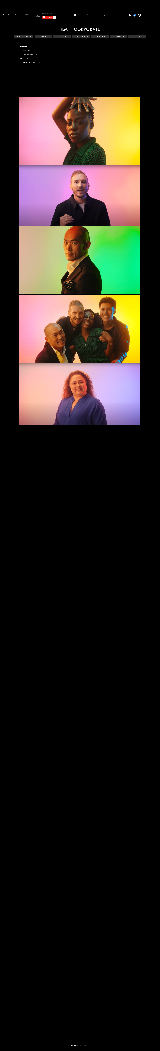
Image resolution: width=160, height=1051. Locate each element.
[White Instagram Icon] (130, 15)
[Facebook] (134, 15)
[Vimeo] (139, 15)
